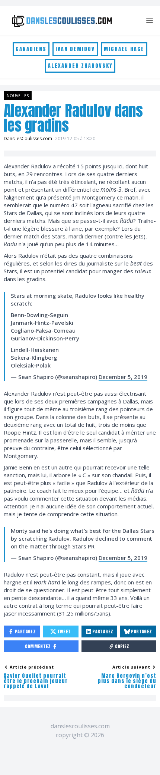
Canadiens (31, 49)
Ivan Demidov (75, 49)
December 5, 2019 (123, 376)
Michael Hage (124, 49)
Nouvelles (18, 95)
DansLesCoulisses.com (28, 138)
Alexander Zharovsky (80, 66)
